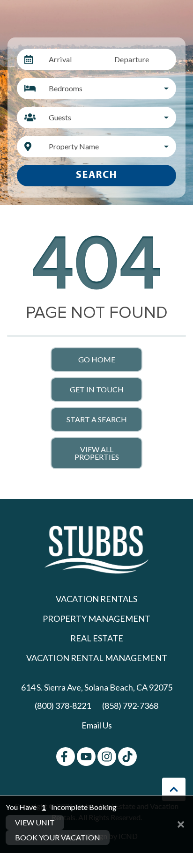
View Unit (35, 822)
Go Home (96, 359)
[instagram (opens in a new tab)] (106, 756)
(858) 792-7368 (130, 705)
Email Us (97, 725)
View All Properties (96, 453)
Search (97, 175)
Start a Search (97, 419)
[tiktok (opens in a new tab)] (127, 756)
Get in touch (97, 389)
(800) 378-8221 (63, 705)
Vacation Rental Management (96, 658)
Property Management (96, 618)
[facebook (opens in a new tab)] (65, 756)
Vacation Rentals (96, 599)
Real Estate (96, 638)
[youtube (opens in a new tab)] (86, 756)
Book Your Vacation (57, 837)
